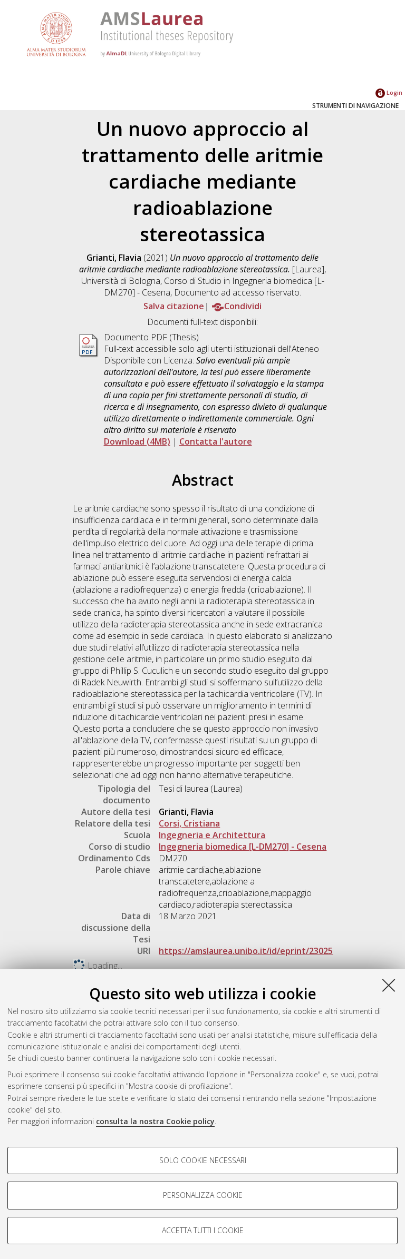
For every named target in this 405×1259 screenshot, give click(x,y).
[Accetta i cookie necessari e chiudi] (388, 985)
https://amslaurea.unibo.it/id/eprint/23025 (246, 951)
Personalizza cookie (203, 1195)
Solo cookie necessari (202, 1160)
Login (393, 92)
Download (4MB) (137, 441)
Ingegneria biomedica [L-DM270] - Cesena (242, 846)
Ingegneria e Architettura (212, 835)
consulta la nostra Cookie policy (155, 1121)
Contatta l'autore (215, 441)
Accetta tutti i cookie (203, 1230)
